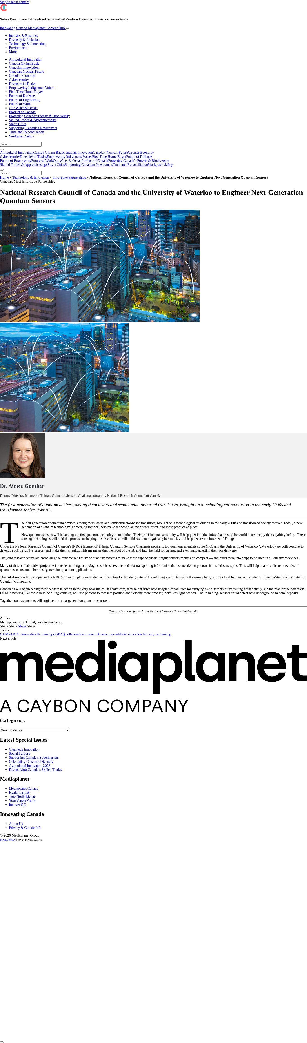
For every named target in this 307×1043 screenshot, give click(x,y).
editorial (122, 634)
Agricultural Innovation (25, 59)
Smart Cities (17, 124)
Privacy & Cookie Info (25, 828)
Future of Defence (22, 96)
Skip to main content (14, 2)
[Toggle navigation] (67, 29)
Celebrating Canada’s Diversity (31, 761)
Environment (18, 48)
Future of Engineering (24, 100)
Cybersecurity (19, 79)
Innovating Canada (32, 28)
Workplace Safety (21, 136)
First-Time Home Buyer (26, 92)
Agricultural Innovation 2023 (29, 765)
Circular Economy (22, 75)
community (93, 634)
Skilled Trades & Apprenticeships (32, 120)
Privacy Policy (8, 839)
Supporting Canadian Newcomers (33, 128)
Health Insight (19, 792)
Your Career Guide (22, 800)
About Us (16, 824)
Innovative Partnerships (69, 177)
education (135, 634)
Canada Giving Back (24, 63)
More (13, 52)
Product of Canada (22, 112)
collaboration (75, 634)
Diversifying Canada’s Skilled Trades (35, 769)
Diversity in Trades (22, 83)
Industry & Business (23, 35)
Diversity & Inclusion (24, 40)
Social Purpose (19, 753)
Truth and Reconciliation (26, 132)
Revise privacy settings (29, 839)
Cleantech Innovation (24, 749)
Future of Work (20, 104)
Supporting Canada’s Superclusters (33, 757)
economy (109, 634)
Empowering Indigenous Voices (31, 88)
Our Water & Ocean (23, 108)
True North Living (22, 796)
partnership (163, 634)
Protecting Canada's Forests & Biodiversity (39, 116)
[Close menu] (2, 170)
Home (4, 177)
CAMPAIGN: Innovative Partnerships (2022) (33, 634)
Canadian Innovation (24, 67)
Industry (149, 634)
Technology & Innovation (27, 44)
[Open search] (2, 149)
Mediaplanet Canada (23, 788)
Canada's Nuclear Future (26, 71)
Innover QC (17, 804)
